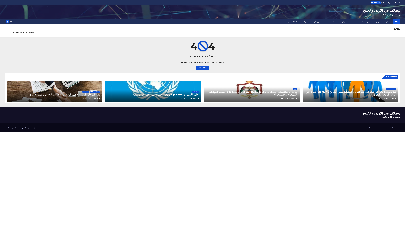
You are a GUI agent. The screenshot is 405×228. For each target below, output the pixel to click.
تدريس (378, 22)
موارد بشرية (85, 91)
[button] (11, 22)
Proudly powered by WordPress (369, 128)
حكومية (295, 89)
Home (31, 32)
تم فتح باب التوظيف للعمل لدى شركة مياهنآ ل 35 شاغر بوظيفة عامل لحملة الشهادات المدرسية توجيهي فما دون (253, 93)
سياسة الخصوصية (292, 22)
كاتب (379, 98)
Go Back (202, 68)
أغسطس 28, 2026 (191, 98)
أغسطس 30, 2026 (389, 98)
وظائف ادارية (195, 91)
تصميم (361, 22)
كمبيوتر (344, 22)
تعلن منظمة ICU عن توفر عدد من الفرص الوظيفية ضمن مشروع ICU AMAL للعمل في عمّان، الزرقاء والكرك (351, 93)
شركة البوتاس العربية (11, 128)
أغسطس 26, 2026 (93, 98)
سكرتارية (388, 22)
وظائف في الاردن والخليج (381, 10)
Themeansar (396, 128)
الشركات (305, 22)
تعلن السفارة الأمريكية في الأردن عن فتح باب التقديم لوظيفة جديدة (65, 94)
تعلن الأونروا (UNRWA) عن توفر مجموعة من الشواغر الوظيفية (165, 94)
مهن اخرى (316, 22)
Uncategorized (390, 89)
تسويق (369, 22)
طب (352, 22)
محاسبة (335, 22)
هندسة (326, 22)
